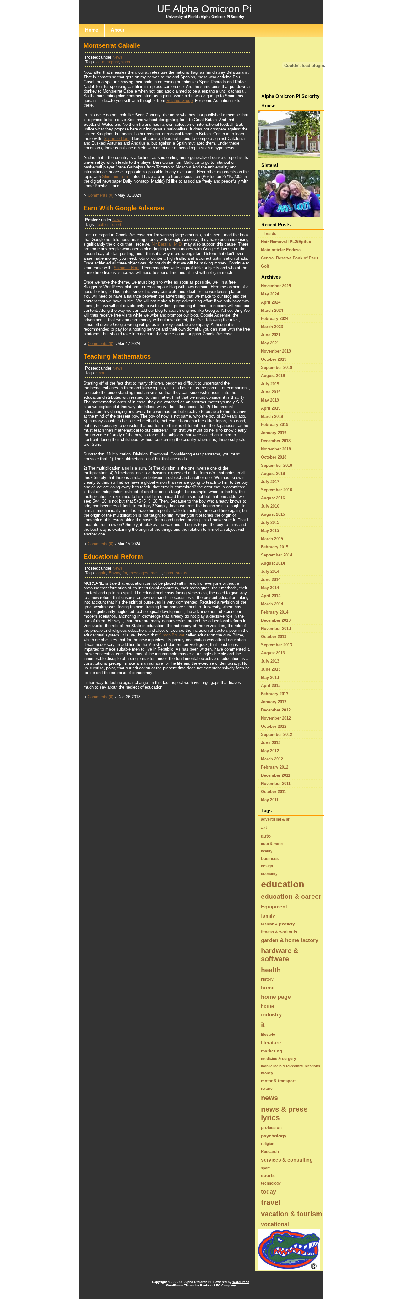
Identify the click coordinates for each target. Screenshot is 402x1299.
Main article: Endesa (281, 250)
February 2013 (274, 693)
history (267, 979)
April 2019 (270, 408)
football (103, 224)
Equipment (274, 906)
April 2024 (270, 302)
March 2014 (272, 604)
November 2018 (276, 449)
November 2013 (276, 628)
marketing (271, 1050)
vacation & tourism (291, 1214)
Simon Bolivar (171, 635)
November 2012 (276, 718)
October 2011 (273, 791)
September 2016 (276, 489)
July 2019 (270, 383)
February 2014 (274, 612)
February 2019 (274, 424)
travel (270, 1202)
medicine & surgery (278, 1059)
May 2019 (270, 400)
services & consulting (287, 1160)
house (267, 1006)
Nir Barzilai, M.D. (167, 244)
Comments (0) (100, 195)
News (117, 57)
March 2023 (272, 326)
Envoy (114, 573)
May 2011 (270, 799)
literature (271, 1042)
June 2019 (270, 392)
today (268, 1192)
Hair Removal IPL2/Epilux (286, 241)
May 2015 (270, 530)
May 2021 (270, 343)
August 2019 (273, 375)
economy (269, 873)
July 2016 (270, 506)
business (270, 858)
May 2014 (270, 587)
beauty (266, 851)
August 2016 (273, 498)
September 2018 (276, 465)
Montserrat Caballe (112, 45)
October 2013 (273, 636)
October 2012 (273, 726)
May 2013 (270, 677)
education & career (291, 896)
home (267, 987)
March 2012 (272, 759)
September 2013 (276, 644)
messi (156, 573)
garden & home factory (289, 940)
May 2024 (270, 294)
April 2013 (270, 685)
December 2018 (276, 441)
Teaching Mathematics (117, 356)
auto (266, 835)
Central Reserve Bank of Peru (289, 258)
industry (271, 1015)
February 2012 (274, 767)
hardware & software (279, 955)
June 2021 (270, 335)
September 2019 (276, 367)
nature (267, 1088)
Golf (265, 266)
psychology (273, 1135)
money (267, 1073)
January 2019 (273, 432)
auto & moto (272, 844)
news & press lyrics (284, 1113)
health (271, 970)
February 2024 (274, 318)
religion (267, 1144)
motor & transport (278, 1080)
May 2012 (270, 750)
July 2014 (270, 571)
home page (276, 997)
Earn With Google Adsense (124, 208)
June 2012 (270, 742)
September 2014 (276, 555)
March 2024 (272, 310)
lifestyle (268, 1034)
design (267, 866)
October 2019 (273, 359)
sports (268, 1175)
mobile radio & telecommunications (290, 1066)
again (101, 573)
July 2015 (270, 522)
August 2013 (273, 653)
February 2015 (274, 547)
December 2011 (275, 775)
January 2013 (273, 702)
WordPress (240, 1282)
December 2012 (276, 710)
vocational (275, 1224)
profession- (272, 1127)
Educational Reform (113, 556)
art (264, 827)
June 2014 (270, 579)
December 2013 (276, 620)
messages (138, 573)
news (269, 1098)
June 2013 (270, 669)
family (268, 915)
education (282, 884)
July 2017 (270, 481)
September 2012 (276, 734)
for (124, 573)
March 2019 (272, 416)
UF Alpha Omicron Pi (204, 8)
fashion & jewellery (278, 924)
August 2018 (273, 473)
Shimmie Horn (116, 138)
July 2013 (270, 661)
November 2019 (276, 351)
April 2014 (270, 596)
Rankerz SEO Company (218, 1285)
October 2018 (273, 457)
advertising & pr (275, 819)
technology (271, 1183)
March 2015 (272, 538)
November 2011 (276, 783)
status (181, 573)
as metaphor (107, 62)
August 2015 (273, 514)
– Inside (268, 233)
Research (270, 1151)
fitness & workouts (279, 931)
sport (125, 62)
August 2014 (273, 563)
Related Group (179, 100)
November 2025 (276, 286)
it (263, 1025)
